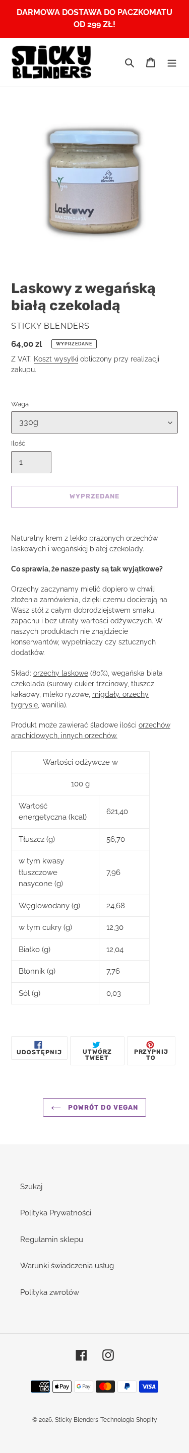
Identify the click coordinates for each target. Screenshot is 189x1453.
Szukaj (31, 1186)
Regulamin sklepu (51, 1239)
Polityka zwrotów (49, 1292)
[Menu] (171, 62)
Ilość (18, 443)
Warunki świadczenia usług (67, 1265)
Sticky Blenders (76, 1419)
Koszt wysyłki (56, 359)
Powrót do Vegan (102, 1107)
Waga (20, 404)
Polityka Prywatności (55, 1212)
